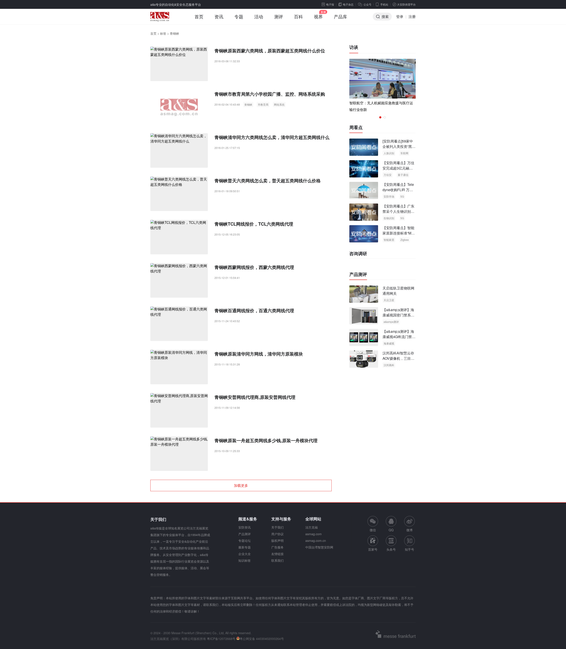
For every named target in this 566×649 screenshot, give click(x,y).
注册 (412, 16)
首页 (199, 16)
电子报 (330, 4)
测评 (278, 16)
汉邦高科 (389, 365)
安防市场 (389, 196)
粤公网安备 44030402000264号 (262, 638)
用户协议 (277, 534)
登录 (399, 16)
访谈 (353, 47)
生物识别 (389, 218)
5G (402, 196)
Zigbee (404, 240)
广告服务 (277, 547)
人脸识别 (389, 153)
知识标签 (244, 560)
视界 (318, 16)
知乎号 (409, 549)
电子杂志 (348, 4)
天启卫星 (389, 300)
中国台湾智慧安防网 (319, 547)
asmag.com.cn (315, 540)
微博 (409, 530)
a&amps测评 (391, 322)
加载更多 (241, 485)
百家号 (372, 549)
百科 (298, 16)
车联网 (404, 153)
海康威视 (389, 343)
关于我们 (277, 527)
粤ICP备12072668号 (221, 638)
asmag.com (313, 534)
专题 (238, 16)
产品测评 (358, 274)
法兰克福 (311, 527)
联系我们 (277, 560)
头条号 (391, 549)
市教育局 (263, 104)
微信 (372, 524)
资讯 (218, 16)
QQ (391, 530)
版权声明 (277, 540)
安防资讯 (244, 527)
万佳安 (388, 175)
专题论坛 (244, 540)
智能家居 (389, 240)
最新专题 (244, 547)
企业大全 (244, 554)
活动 (258, 16)
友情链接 (277, 554)
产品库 (340, 16)
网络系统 (279, 104)
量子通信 (403, 175)
